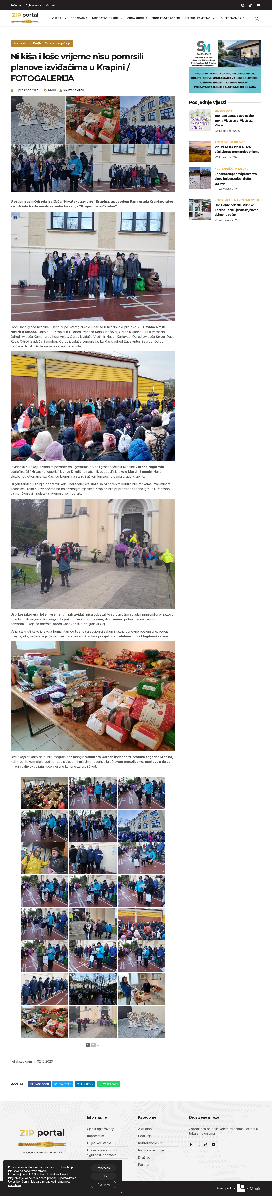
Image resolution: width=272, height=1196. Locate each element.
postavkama (68, 1178)
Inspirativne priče (105, 18)
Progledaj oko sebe (166, 18)
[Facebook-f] (235, 5)
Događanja (79, 18)
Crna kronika (137, 18)
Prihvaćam (104, 1168)
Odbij (103, 1176)
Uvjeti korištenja (18, 1181)
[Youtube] (258, 5)
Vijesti (57, 18)
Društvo (38, 43)
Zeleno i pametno (197, 18)
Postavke (104, 1184)
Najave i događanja (57, 43)
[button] (39, 1084)
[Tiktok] (250, 5)
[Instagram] (243, 5)
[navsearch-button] (255, 18)
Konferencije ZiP (231, 18)
